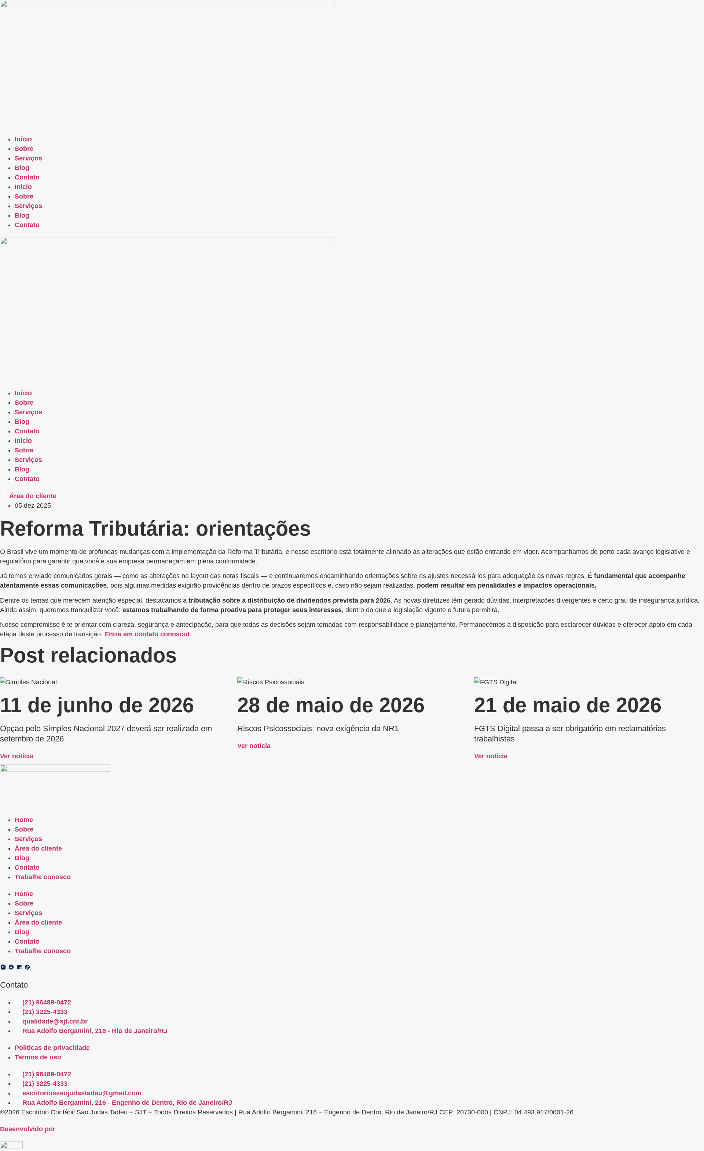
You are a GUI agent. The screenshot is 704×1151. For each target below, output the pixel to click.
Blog (22, 167)
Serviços (28, 158)
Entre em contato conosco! (147, 634)
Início (23, 139)
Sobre (24, 148)
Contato (27, 177)
